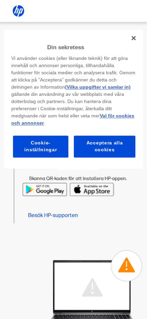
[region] (74, 99)
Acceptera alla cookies (104, 146)
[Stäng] (133, 38)
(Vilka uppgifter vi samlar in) (98, 87)
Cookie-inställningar (40, 146)
